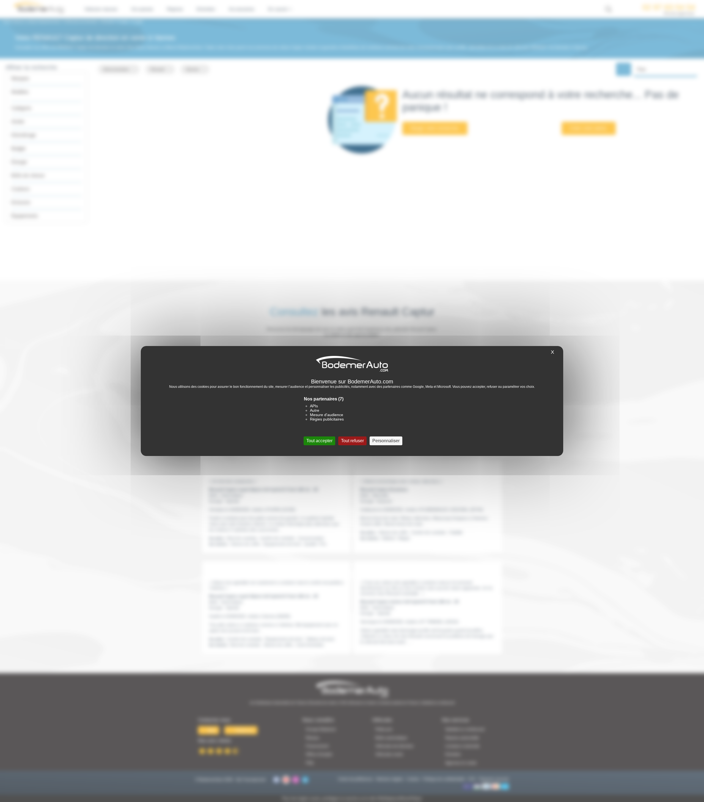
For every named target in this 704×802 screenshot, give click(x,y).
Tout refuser (352, 440)
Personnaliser (386, 440)
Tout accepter (319, 440)
